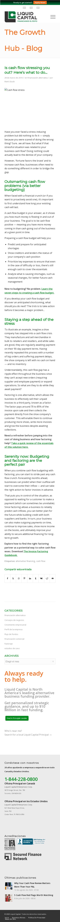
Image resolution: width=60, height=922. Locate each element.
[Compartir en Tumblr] (35, 578)
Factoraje (9, 643)
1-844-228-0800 (21, 779)
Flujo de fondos (11, 634)
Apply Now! (40, 2)
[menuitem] (51, 17)
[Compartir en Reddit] (47, 578)
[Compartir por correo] (52, 578)
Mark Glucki (10, 81)
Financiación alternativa (38, 77)
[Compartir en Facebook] (7, 578)
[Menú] (51, 17)
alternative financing (25, 561)
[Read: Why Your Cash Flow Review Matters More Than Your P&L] (9, 886)
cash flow (40, 561)
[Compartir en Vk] (41, 578)
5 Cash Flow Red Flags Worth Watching (33, 895)
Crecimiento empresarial (15, 624)
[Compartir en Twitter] (13, 578)
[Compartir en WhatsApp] (19, 578)
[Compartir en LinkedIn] (30, 578)
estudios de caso (12, 648)
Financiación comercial (14, 639)
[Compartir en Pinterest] (24, 578)
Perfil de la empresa (13, 629)
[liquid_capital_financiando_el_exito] (25, 17)
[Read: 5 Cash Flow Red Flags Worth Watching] (9, 898)
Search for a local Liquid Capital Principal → (28, 734)
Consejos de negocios (14, 620)
